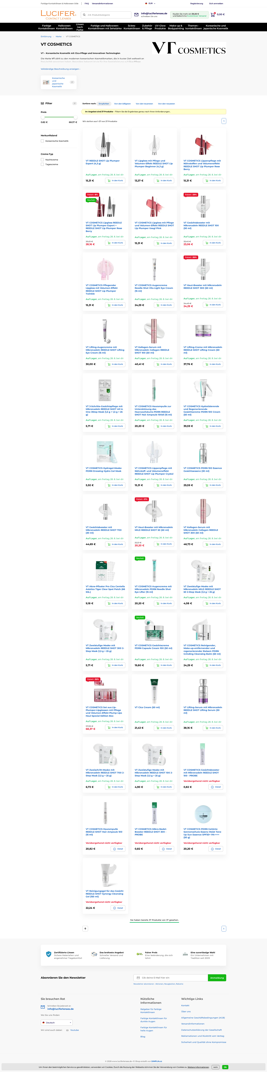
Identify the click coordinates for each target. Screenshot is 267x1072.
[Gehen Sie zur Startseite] (58, 15)
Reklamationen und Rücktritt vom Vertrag (202, 1036)
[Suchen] (84, 14)
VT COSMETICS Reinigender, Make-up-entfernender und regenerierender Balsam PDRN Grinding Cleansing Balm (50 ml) (202, 649)
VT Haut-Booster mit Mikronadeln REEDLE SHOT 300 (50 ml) (203, 286)
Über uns (186, 1011)
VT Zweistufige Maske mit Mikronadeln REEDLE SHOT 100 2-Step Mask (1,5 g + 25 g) (154, 773)
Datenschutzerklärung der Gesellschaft (201, 1030)
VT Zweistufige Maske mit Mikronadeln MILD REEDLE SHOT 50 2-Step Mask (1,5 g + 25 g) (202, 589)
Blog (142, 1036)
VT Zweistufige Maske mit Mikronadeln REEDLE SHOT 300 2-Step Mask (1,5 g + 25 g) (105, 648)
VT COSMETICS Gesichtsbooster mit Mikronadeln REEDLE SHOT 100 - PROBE (201, 773)
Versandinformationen (102, 3)
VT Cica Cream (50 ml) (147, 707)
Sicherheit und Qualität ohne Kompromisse (203, 1042)
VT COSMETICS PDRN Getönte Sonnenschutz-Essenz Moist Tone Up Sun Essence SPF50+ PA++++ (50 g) (202, 833)
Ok (225, 1067)
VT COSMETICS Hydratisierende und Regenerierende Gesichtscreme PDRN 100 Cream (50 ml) (202, 410)
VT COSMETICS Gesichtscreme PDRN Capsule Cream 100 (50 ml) (153, 647)
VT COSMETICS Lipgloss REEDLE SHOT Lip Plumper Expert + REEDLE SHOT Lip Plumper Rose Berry (104, 227)
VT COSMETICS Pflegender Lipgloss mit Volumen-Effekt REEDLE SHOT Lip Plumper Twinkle (102, 289)
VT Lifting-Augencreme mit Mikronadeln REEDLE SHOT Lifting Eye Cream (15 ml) (105, 350)
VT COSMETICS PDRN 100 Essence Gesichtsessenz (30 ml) (203, 469)
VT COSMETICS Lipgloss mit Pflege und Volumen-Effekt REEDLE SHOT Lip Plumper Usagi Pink (154, 225)
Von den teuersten (144, 104)
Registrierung (196, 3)
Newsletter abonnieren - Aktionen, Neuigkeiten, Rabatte (158, 984)
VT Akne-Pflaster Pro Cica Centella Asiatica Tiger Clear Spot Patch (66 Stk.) (105, 589)
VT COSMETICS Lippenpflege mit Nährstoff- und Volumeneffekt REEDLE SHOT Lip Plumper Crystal (154, 471)
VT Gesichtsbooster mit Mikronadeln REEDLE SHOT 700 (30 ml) (104, 530)
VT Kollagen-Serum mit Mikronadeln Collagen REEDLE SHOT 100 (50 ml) (152, 350)
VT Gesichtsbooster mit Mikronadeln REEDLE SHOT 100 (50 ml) (201, 225)
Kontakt (185, 1005)
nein (215, 1067)
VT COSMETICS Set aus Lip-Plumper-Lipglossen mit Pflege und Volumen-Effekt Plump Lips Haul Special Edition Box (104, 711)
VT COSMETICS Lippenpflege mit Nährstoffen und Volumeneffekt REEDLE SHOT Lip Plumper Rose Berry (202, 165)
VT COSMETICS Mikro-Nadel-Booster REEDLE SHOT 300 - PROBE (151, 832)
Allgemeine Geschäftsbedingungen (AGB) (203, 1017)
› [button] (60, 69)
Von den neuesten (166, 104)
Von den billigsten (122, 104)
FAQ (87, 3)
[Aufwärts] (85, 928)
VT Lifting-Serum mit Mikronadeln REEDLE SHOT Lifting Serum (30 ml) (203, 710)
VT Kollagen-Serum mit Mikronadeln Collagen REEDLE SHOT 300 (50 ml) (201, 530)
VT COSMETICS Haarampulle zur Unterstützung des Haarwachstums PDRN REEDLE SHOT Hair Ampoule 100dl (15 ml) (153, 410)
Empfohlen (104, 104)
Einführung (46, 36)
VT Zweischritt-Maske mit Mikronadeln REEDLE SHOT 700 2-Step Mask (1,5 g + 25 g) (105, 773)
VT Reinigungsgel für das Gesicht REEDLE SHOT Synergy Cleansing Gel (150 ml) (104, 894)
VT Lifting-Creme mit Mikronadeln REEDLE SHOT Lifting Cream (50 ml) (203, 350)
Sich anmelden (216, 3)
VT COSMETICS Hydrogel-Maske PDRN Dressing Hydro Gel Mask (104, 469)
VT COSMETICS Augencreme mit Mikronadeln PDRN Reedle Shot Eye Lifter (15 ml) (153, 589)
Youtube (74, 1030)
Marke (58, 36)
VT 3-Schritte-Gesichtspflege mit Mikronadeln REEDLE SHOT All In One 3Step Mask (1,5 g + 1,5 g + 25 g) (104, 410)
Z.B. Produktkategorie (99, 15)
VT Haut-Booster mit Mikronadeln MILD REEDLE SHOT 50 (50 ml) (154, 528)
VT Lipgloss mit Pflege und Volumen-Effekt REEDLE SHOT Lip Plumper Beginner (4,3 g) (154, 163)
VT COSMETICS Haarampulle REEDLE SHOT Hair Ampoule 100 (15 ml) (104, 832)
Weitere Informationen (198, 1067)
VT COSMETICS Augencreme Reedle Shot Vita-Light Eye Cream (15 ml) (154, 288)
